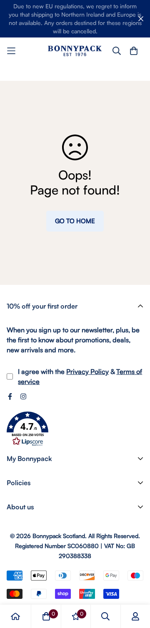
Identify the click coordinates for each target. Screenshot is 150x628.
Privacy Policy (87, 371)
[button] (27, 429)
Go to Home (75, 221)
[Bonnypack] (75, 50)
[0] (46, 616)
